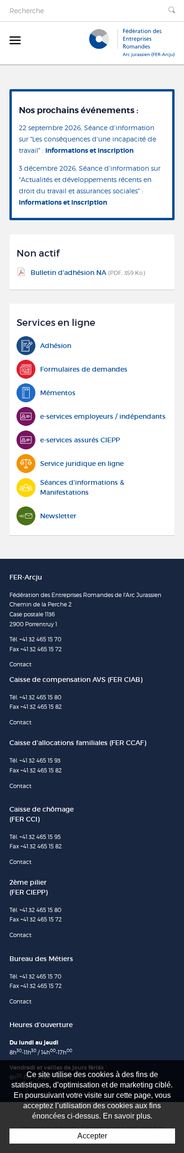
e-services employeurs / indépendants (103, 416)
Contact (20, 664)
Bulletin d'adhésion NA (88, 272)
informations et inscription (89, 150)
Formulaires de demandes (83, 369)
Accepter (92, 1136)
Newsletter (58, 516)
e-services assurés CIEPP (80, 440)
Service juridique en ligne (82, 463)
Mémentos (57, 393)
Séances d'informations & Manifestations (82, 487)
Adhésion (55, 345)
